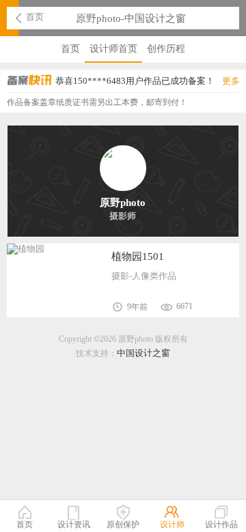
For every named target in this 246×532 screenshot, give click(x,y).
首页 (35, 17)
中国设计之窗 (143, 353)
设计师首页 (113, 48)
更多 (231, 81)
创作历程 (166, 48)
